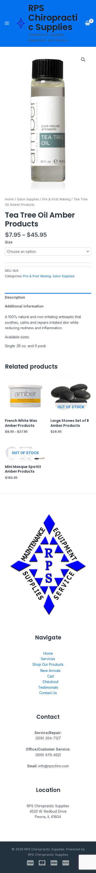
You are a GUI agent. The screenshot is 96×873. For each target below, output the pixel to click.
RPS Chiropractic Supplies (53, 17)
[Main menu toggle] (7, 23)
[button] (83, 59)
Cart (50, 676)
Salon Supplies (28, 199)
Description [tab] (15, 297)
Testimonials (48, 687)
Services (48, 659)
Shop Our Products (48, 664)
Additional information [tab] (24, 306)
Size (9, 242)
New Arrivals (50, 670)
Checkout (50, 682)
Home (9, 199)
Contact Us (48, 693)
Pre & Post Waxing (56, 199)
